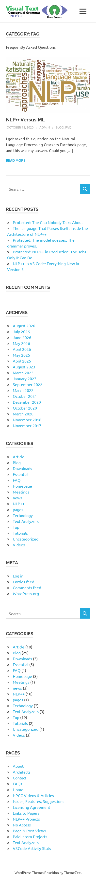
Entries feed (23, 581)
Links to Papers (26, 813)
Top (16, 527)
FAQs (17, 783)
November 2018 (27, 419)
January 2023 (24, 378)
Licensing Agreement (31, 807)
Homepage (22, 485)
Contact (19, 777)
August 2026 (24, 325)
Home (18, 789)
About (18, 766)
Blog (60, 127)
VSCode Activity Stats (32, 848)
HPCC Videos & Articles (33, 795)
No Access (22, 824)
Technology (23, 515)
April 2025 (22, 360)
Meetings (21, 491)
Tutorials (20, 532)
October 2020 (25, 407)
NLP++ (19, 503)
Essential (20, 474)
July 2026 (21, 331)
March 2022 (23, 390)
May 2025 (21, 355)
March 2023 (23, 372)
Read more (15, 161)
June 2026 (22, 337)
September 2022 (27, 384)
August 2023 (24, 366)
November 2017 (27, 425)
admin (44, 127)
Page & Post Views (29, 830)
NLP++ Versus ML (25, 120)
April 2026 (22, 349)
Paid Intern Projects (30, 836)
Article (18, 456)
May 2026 (21, 343)
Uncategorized (25, 538)
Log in (18, 575)
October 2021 (25, 396)
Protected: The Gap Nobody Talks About (48, 222)
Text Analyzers (26, 521)
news (17, 497)
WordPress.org (26, 593)
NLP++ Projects (26, 818)
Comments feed (27, 587)
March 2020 (23, 413)
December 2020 (27, 402)
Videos (19, 544)
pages (18, 509)
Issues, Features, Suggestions (38, 801)
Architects (22, 771)
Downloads (22, 468)
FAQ (68, 127)
